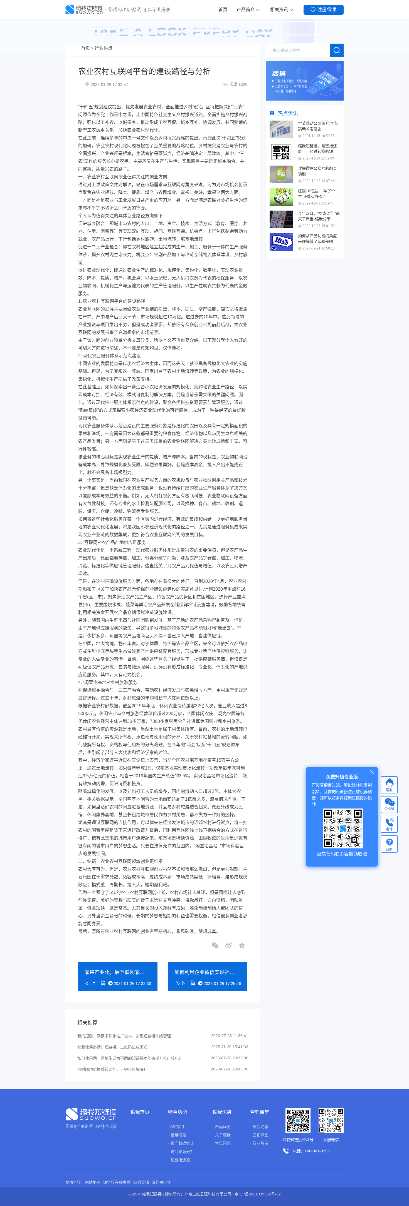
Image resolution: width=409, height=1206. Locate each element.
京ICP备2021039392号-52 (258, 1194)
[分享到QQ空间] (241, 946)
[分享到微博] (228, 946)
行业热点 (103, 48)
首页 (222, 9)
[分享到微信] (215, 946)
